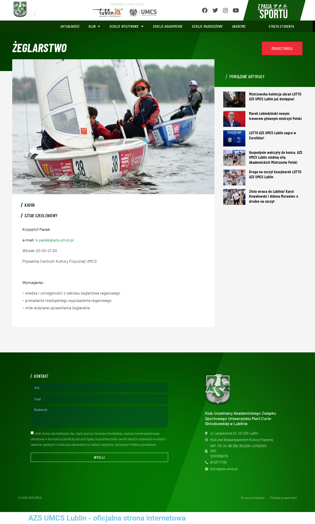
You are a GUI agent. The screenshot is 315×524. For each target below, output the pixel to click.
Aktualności (69, 26)
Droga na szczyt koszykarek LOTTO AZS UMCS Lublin (275, 174)
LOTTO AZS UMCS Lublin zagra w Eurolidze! (272, 135)
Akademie (239, 26)
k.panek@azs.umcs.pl (55, 239)
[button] (282, 48)
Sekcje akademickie (168, 26)
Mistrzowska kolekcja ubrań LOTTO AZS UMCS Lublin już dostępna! (275, 96)
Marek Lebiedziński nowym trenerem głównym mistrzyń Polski (275, 116)
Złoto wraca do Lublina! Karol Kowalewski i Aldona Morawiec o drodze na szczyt (273, 196)
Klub (92, 26)
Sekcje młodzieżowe (207, 26)
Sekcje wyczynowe (124, 26)
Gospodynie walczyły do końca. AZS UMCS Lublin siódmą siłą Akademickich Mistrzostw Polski (275, 157)
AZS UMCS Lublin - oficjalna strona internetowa (107, 518)
